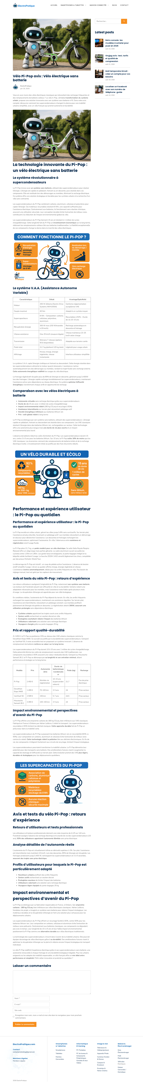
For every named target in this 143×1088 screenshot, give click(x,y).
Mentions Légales (19, 1061)
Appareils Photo (102, 1053)
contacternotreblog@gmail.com (24, 1052)
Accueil (54, 5)
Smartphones (60, 1050)
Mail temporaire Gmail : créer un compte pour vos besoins (117, 74)
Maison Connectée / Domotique (122, 1069)
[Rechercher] (124, 21)
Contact (124, 5)
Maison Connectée (98, 5)
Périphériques (81, 1058)
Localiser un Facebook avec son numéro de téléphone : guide (116, 89)
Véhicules (121, 1062)
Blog (114, 5)
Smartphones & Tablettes (72, 5)
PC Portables (81, 1050)
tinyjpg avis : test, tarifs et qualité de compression (116, 58)
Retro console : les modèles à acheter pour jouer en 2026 (117, 43)
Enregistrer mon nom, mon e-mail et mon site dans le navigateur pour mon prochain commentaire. (48, 1016)
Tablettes (59, 1053)
